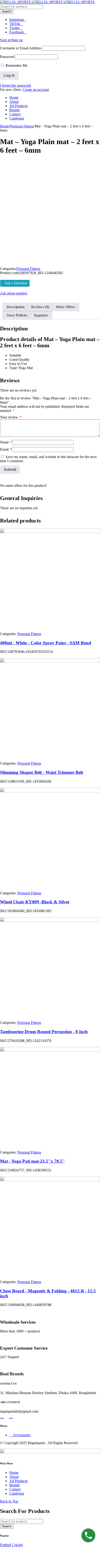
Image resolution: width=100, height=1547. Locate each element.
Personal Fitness (22, 126)
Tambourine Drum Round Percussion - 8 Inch (44, 1031)
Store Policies (17, 315)
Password (7, 57)
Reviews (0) (40, 307)
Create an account (36, 90)
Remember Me (16, 65)
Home (4, 126)
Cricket (17, 1545)
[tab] (16, 307)
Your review (10, 417)
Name (6, 442)
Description (16, 307)
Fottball (5, 1545)
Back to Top (9, 1501)
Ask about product (13, 293)
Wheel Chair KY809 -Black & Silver (35, 901)
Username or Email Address (20, 48)
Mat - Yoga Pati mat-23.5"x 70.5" (32, 1161)
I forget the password (15, 85)
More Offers (65, 307)
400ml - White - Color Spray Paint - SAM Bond (45, 642)
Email (6, 449)
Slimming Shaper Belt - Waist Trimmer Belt (41, 772)
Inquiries (41, 315)
